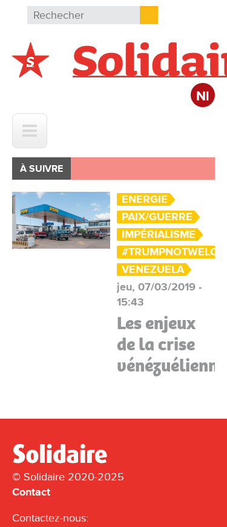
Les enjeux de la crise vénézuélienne (171, 344)
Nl (202, 96)
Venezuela (153, 269)
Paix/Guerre (157, 217)
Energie (145, 199)
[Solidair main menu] (29, 130)
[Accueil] (64, 461)
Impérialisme (159, 234)
